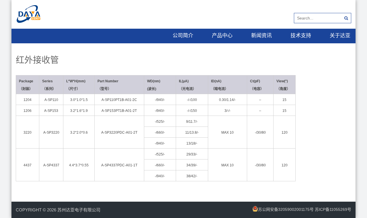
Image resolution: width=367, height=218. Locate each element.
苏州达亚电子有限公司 (78, 209)
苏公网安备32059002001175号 (286, 209)
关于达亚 (340, 35)
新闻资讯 (261, 35)
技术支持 (300, 35)
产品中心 (222, 35)
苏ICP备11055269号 (333, 209)
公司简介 (183, 35)
